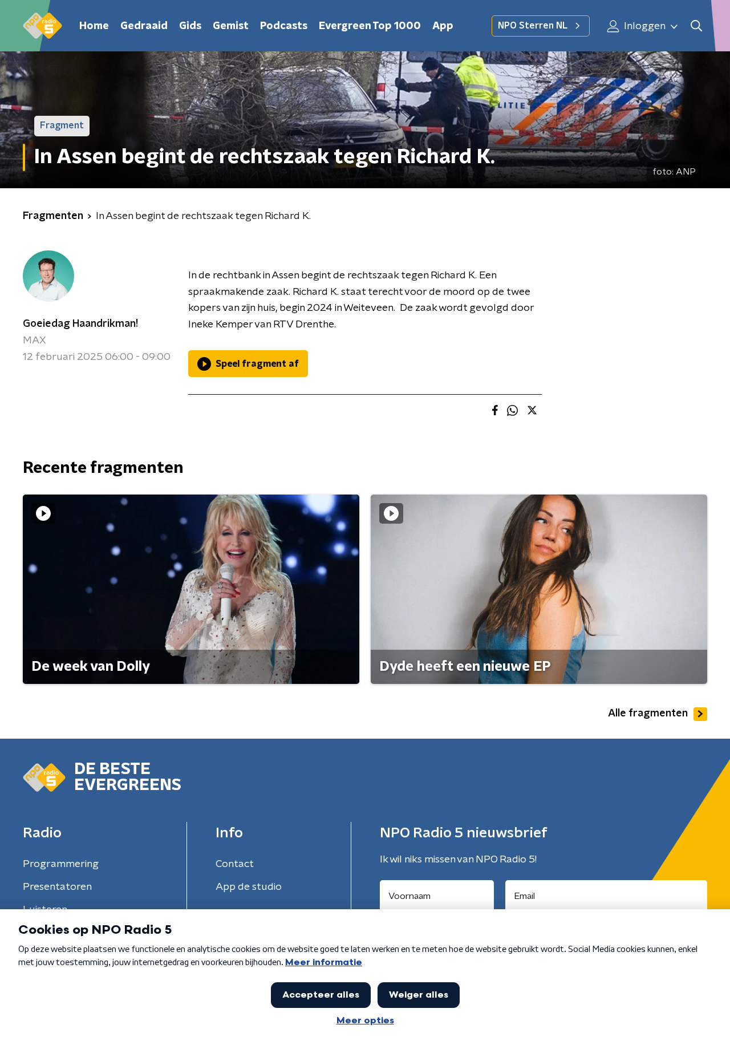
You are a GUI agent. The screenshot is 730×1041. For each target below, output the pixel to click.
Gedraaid (144, 26)
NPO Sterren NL (532, 25)
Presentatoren (57, 887)
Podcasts (283, 26)
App (442, 26)
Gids (190, 26)
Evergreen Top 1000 (370, 26)
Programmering (61, 864)
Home (94, 26)
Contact (235, 864)
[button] (696, 26)
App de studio (249, 887)
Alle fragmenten (648, 713)
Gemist (231, 26)
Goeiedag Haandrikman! (80, 324)
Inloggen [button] (643, 26)
